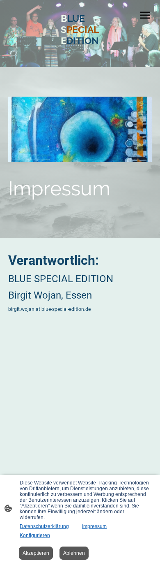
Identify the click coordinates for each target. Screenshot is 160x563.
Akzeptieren (36, 553)
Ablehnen (74, 553)
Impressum (94, 526)
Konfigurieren (35, 535)
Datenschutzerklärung (44, 526)
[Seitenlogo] (80, 53)
